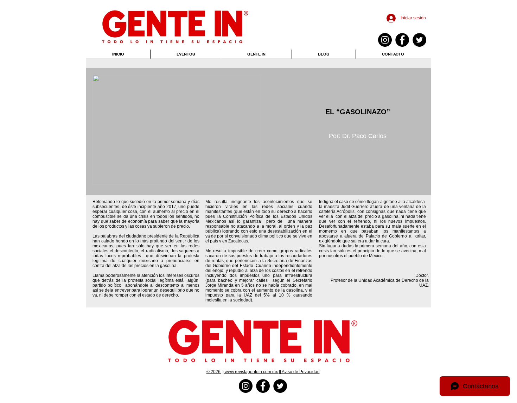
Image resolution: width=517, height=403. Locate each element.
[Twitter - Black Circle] (419, 40)
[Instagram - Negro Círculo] (385, 40)
